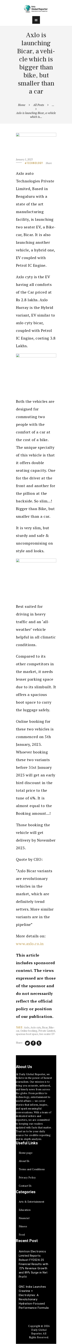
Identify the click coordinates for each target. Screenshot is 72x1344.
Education (25, 1210)
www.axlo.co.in (30, 943)
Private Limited (46, 1030)
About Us (24, 1161)
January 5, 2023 (24, 159)
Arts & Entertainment (31, 1201)
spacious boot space (27, 1034)
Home (21, 105)
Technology (34, 163)
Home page (26, 1152)
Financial (24, 1218)
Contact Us (25, 1185)
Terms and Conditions (32, 1169)
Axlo (26, 1027)
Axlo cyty (36, 1027)
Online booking (28, 1030)
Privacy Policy (27, 1177)
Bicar (45, 1027)
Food (22, 1234)
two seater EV (47, 1034)
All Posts (38, 105)
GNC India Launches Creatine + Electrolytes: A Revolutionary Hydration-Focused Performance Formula (34, 1297)
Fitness (23, 1226)
